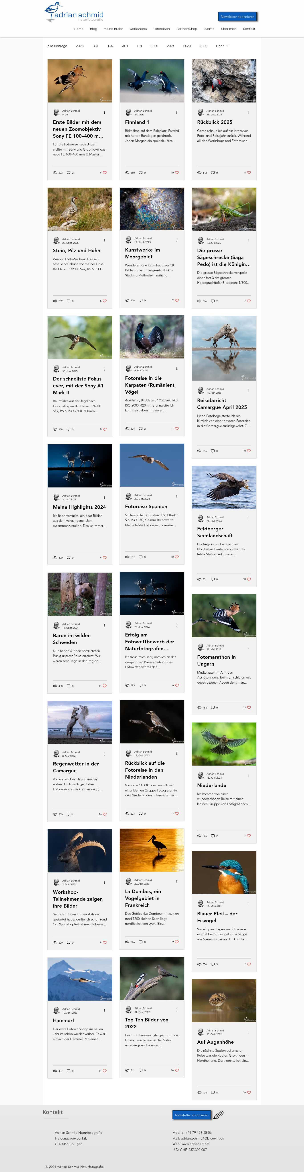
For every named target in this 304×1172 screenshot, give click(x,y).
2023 (187, 46)
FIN (139, 46)
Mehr (220, 46)
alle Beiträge (57, 46)
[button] (237, 16)
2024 (170, 46)
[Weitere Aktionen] (106, 112)
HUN (110, 46)
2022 (203, 46)
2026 (80, 46)
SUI (95, 46)
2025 (154, 46)
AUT (125, 46)
